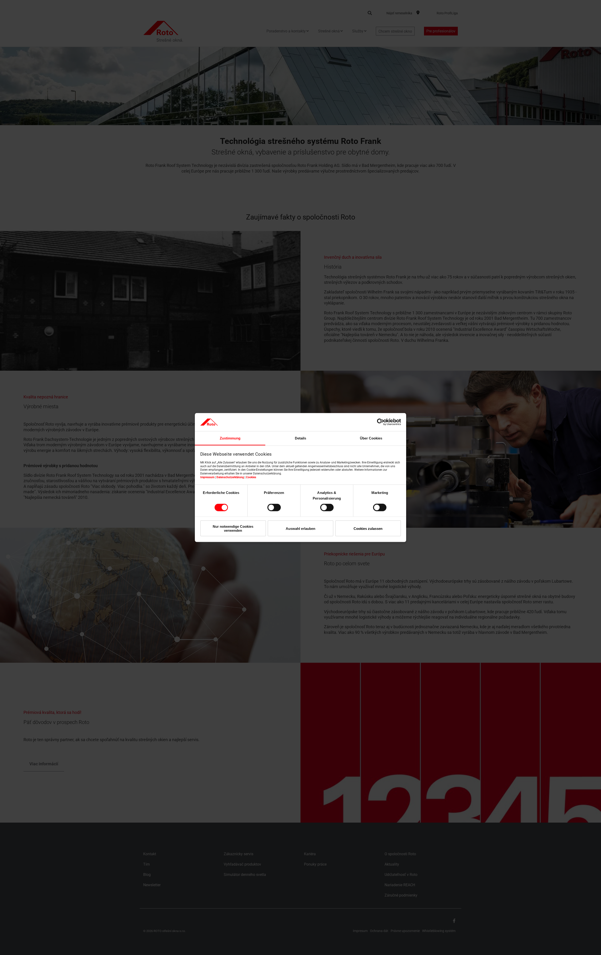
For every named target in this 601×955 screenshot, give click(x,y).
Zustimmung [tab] (230, 438)
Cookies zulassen (368, 528)
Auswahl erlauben (300, 528)
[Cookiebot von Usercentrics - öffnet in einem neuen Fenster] (380, 422)
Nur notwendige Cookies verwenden (233, 528)
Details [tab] (300, 438)
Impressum (207, 477)
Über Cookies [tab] (371, 438)
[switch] (274, 507)
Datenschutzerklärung (230, 477)
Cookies (251, 477)
